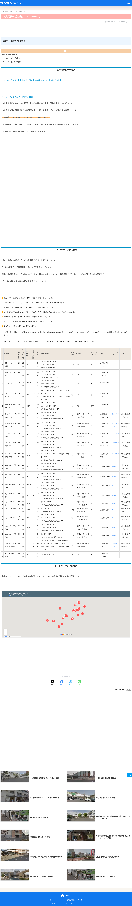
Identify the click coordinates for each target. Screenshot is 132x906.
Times (114, 466)
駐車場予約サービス (9, 54)
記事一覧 (79, 900)
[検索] (129, 775)
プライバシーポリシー (58, 900)
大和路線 (128, 690)
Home (129, 3)
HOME (67, 896)
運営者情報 (71, 900)
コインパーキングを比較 (11, 58)
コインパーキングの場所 (11, 62)
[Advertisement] (63, 28)
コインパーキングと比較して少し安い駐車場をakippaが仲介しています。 (32, 80)
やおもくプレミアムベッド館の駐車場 (17, 97)
